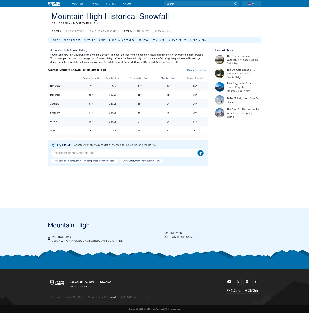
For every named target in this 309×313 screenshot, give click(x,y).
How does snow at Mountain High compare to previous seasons (85, 160)
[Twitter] (238, 281)
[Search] (235, 3)
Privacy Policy (55, 297)
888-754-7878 (173, 233)
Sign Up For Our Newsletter (81, 286)
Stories (111, 3)
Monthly (191, 69)
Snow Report (72, 40)
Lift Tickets (198, 40)
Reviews (144, 40)
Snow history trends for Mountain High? (141, 160)
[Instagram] (246, 281)
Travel (94, 3)
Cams (102, 40)
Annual (202, 69)
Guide (56, 40)
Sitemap (91, 297)
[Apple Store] (251, 290)
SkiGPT (127, 3)
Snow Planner (178, 40)
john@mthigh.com (178, 237)
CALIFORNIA (61, 23)
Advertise (105, 282)
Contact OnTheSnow (82, 282)
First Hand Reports (122, 40)
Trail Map (159, 40)
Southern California (103, 31)
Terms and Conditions (74, 297)
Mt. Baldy (143, 31)
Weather (77, 3)
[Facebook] (255, 281)
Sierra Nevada (75, 31)
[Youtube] (229, 281)
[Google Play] (234, 290)
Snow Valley (162, 31)
